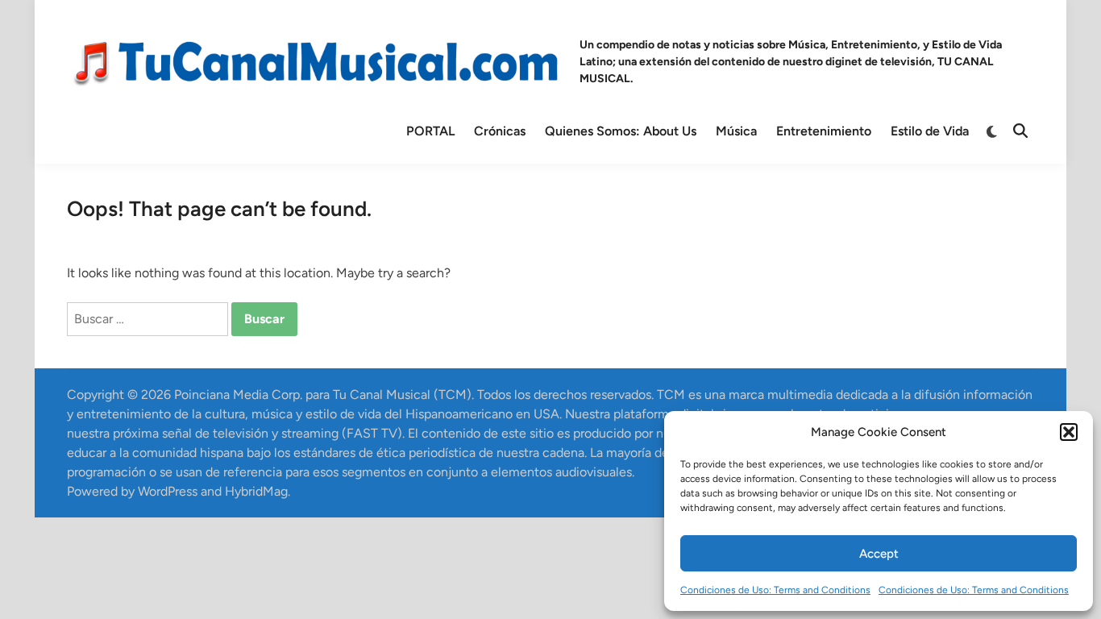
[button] (1069, 432)
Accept (879, 553)
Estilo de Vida (930, 131)
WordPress (167, 491)
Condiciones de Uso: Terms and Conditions (775, 590)
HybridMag (256, 491)
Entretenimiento (823, 131)
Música (736, 131)
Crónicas (500, 131)
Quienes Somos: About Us (620, 131)
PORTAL (430, 131)
